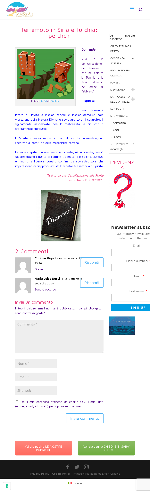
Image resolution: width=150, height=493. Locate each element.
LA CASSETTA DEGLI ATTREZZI (120, 99)
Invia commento (84, 418)
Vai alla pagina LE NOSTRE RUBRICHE (43, 448)
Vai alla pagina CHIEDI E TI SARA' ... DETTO (106, 448)
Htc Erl (43, 100)
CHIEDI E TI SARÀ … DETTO (122, 48)
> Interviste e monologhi (122, 146)
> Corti (114, 129)
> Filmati (115, 136)
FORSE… (115, 82)
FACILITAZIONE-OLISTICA (120, 73)
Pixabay (55, 100)
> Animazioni (118, 122)
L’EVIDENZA (117, 89)
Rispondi (91, 262)
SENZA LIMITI (118, 108)
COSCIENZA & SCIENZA (122, 60)
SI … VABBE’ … (119, 115)
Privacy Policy (39, 473)
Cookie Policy (61, 473)
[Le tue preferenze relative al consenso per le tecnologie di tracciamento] (7, 486)
